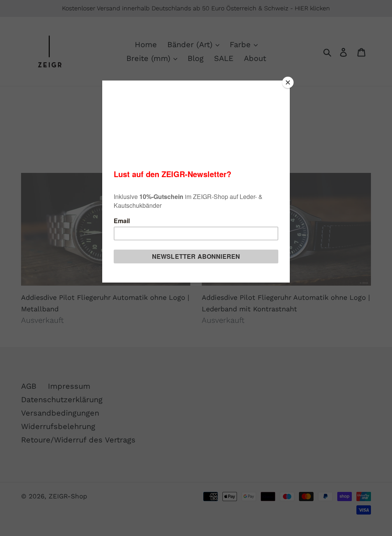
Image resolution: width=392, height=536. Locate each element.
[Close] (288, 82)
